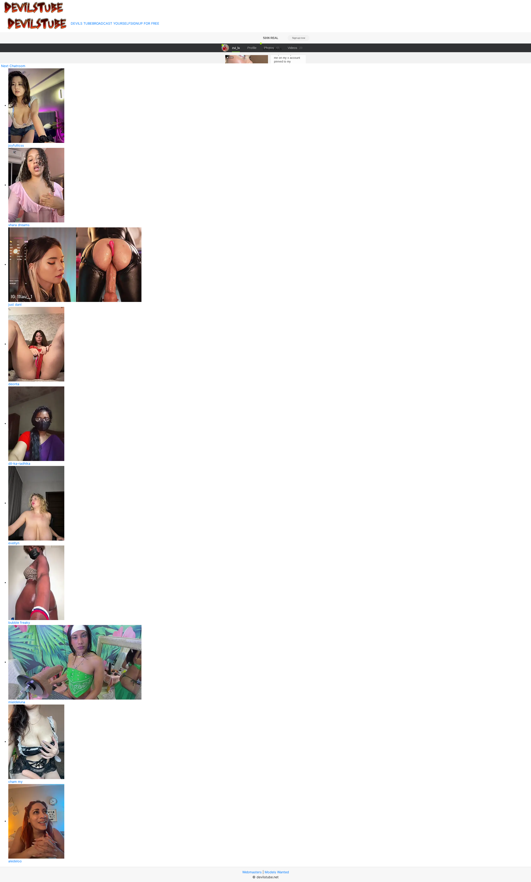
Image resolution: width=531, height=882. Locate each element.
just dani (15, 304)
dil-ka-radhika (19, 463)
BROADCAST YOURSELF (111, 23)
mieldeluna (16, 702)
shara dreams (18, 225)
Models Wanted (277, 872)
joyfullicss (16, 145)
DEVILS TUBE (81, 23)
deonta (13, 384)
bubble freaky (19, 622)
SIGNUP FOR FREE (144, 23)
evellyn (13, 543)
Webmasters (252, 872)
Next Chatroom (13, 66)
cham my (15, 781)
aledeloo (15, 861)
